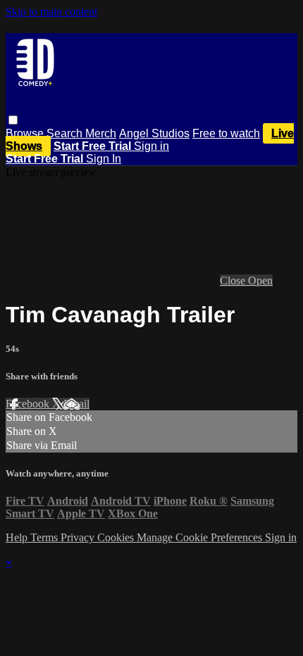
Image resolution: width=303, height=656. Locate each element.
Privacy (79, 537)
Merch (100, 133)
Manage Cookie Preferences (201, 537)
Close (234, 280)
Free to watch (226, 133)
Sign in (151, 146)
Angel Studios (154, 133)
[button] (13, 120)
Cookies (117, 537)
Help (18, 537)
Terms (45, 537)
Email (76, 404)
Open (260, 280)
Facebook (29, 404)
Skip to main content (51, 12)
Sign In (103, 159)
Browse (26, 133)
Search (66, 133)
